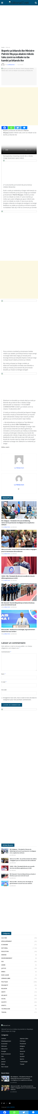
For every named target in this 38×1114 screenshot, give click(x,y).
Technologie (5, 1009)
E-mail (4, 682)
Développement (6, 941)
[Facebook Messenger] (24, 127)
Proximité (4, 985)
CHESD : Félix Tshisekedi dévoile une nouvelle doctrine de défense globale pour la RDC (22, 867)
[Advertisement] (19, 27)
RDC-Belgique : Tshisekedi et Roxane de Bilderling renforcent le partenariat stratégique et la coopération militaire (17, 523)
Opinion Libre (5, 978)
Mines (3, 971)
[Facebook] (5, 127)
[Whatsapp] (11, 127)
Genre (3, 965)
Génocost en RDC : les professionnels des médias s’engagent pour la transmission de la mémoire (23, 859)
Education (5, 951)
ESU (2, 961)
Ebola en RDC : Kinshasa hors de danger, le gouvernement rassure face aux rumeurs (21, 882)
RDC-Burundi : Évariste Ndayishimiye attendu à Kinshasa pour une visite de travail (23, 875)
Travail (3, 1012)
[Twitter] (18, 127)
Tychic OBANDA (11, 1107)
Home (2, 47)
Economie (4, 944)
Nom (3, 674)
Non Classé (5, 975)
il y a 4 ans (20, 64)
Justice (3, 968)
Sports (3, 1005)
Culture (4, 938)
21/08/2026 (14, 580)
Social (3, 998)
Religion (4, 988)
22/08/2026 (14, 527)
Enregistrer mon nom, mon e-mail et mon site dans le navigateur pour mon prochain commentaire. (19, 699)
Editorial (8, 47)
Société (3, 1002)
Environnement (6, 958)
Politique (4, 982)
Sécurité (4, 995)
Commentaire (6, 652)
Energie (3, 955)
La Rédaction (11, 64)
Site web (4, 690)
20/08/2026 (14, 607)
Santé (3, 992)
